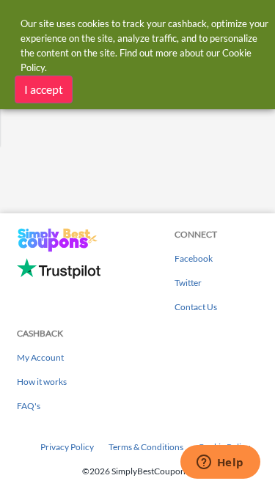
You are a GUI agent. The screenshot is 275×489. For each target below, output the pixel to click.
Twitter (188, 282)
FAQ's (28, 405)
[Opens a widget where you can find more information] (220, 463)
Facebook (194, 258)
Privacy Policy (67, 446)
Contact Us (196, 306)
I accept (43, 89)
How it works (42, 381)
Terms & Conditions (146, 446)
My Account (40, 357)
